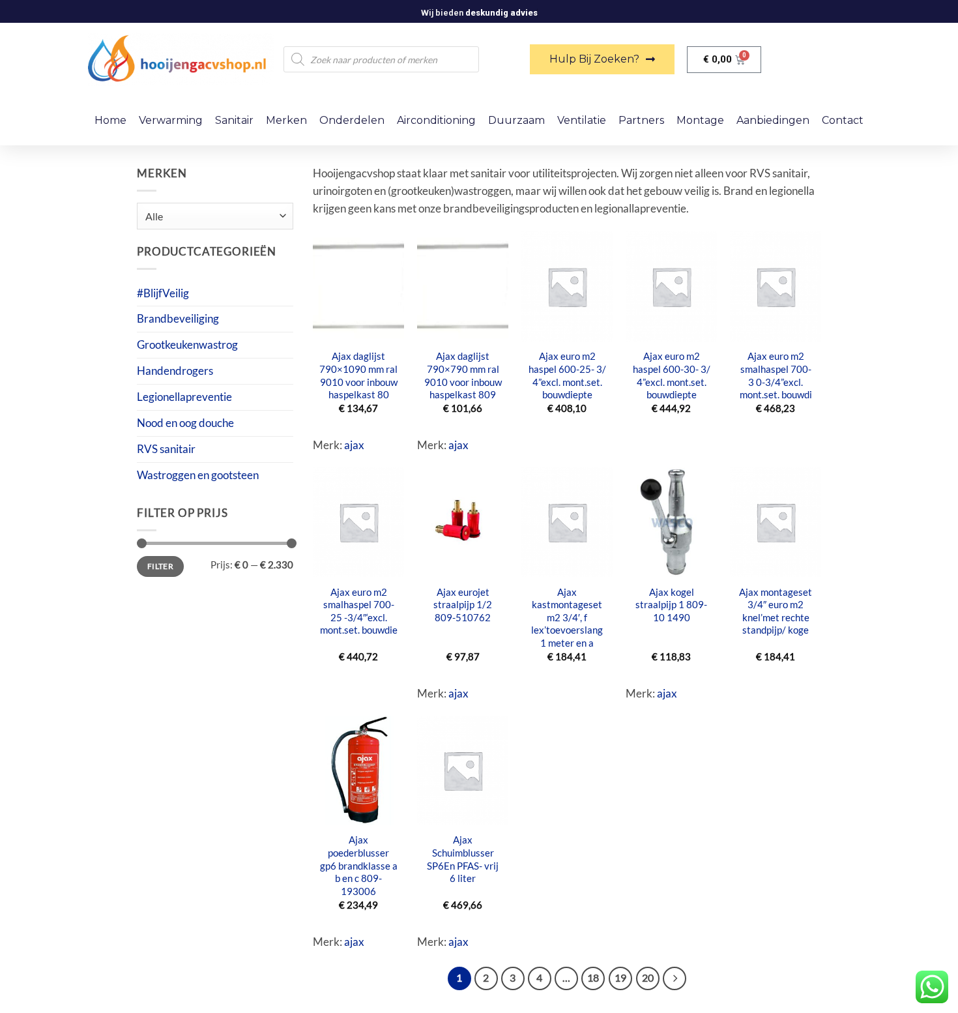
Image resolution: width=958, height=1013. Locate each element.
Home (110, 120)
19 (620, 978)
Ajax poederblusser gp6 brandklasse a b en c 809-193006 (359, 865)
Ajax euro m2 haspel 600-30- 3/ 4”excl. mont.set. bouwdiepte (671, 375)
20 (648, 978)
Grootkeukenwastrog (187, 344)
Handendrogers (175, 370)
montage (700, 120)
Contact (843, 120)
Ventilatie (581, 120)
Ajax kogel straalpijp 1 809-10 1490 (671, 604)
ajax (354, 445)
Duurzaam (516, 120)
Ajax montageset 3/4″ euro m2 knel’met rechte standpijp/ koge (775, 611)
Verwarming (171, 120)
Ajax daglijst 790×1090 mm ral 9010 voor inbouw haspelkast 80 (358, 375)
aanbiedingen (772, 120)
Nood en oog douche (185, 423)
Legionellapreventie (184, 397)
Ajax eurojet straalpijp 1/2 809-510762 (462, 604)
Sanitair (234, 120)
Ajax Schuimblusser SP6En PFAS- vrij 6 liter (463, 859)
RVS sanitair (166, 449)
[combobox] (215, 216)
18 (593, 978)
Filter (160, 566)
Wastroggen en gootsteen (198, 475)
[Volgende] (674, 978)
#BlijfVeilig (163, 293)
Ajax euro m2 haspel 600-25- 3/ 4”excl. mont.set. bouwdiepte (567, 375)
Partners (641, 120)
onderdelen (352, 120)
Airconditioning (436, 120)
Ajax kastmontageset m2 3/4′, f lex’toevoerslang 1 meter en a (567, 617)
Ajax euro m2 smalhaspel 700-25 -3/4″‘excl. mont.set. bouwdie (359, 611)
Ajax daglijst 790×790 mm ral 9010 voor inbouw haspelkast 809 (463, 375)
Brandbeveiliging (178, 318)
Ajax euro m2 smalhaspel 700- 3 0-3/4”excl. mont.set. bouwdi (776, 375)
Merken (286, 120)
